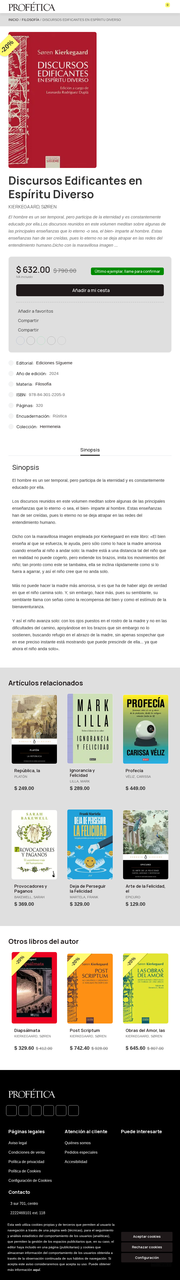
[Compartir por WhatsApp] (41, 340)
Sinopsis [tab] (90, 450)
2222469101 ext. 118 (27, 1213)
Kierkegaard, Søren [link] (32, 206)
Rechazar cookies (147, 1247)
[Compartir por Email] (51, 340)
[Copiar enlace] (61, 340)
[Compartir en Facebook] (20, 340)
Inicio (13, 20)
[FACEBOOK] (24, 1110)
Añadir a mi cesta (91, 290)
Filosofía (30, 20)
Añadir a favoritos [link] (35, 311)
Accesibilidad (76, 1162)
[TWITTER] (36, 1110)
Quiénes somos (78, 1143)
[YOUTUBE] (73, 1110)
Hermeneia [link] (50, 426)
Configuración (147, 1257)
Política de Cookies (24, 1171)
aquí (36, 1270)
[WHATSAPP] (11, 1110)
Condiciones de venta (26, 1152)
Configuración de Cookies (30, 1181)
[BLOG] (61, 1110)
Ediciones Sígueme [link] (54, 363)
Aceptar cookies (147, 1236)
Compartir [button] (28, 320)
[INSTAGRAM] (48, 1110)
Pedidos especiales (81, 1152)
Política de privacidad (26, 1162)
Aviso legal (17, 1143)
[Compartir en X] (30, 340)
